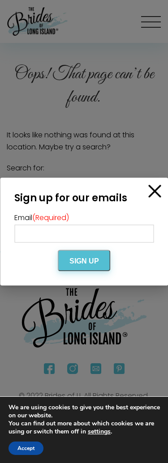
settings (99, 432)
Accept (25, 448)
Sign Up (84, 261)
